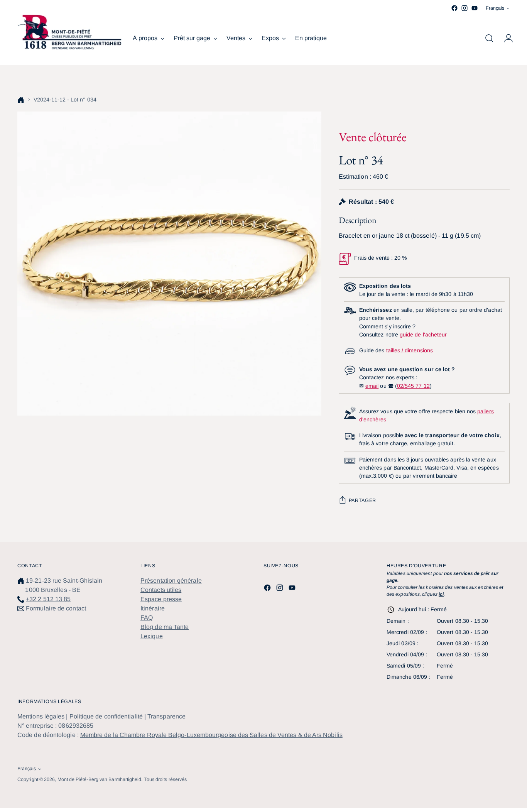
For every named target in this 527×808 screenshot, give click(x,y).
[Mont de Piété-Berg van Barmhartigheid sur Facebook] (454, 8)
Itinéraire (152, 608)
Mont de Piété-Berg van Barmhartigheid (99, 779)
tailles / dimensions (409, 350)
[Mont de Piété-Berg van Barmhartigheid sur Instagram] (464, 8)
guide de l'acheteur (423, 334)
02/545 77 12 (413, 386)
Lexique (151, 636)
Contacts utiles (160, 590)
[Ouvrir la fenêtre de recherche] (489, 38)
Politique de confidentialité (106, 716)
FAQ (146, 617)
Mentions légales (40, 716)
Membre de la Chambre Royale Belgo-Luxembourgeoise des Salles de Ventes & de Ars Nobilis (211, 735)
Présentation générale (171, 580)
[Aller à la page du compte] (505, 38)
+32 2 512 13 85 (48, 599)
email (371, 386)
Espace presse (161, 599)
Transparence (166, 716)
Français (495, 8)
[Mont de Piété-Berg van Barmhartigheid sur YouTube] (474, 8)
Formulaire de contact (56, 608)
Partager (362, 500)
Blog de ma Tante (164, 627)
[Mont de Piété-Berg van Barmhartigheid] (69, 32)
